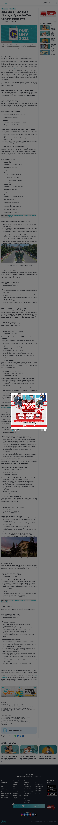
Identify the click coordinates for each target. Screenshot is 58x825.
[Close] (46, 394)
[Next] (45, 430)
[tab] (12, 430)
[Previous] (42, 430)
